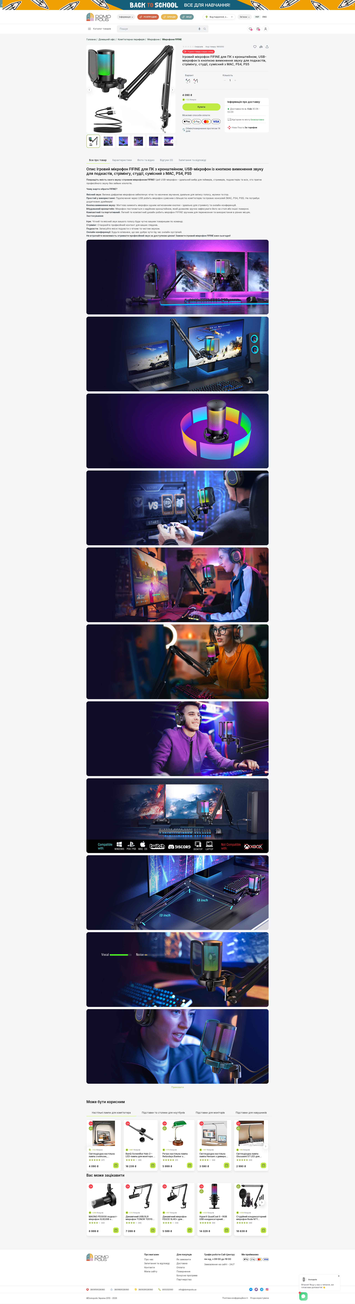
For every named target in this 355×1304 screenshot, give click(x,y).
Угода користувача (259, 1298)
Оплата (181, 1267)
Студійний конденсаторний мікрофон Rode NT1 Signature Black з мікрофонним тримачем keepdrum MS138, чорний (251, 1218)
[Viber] (256, 1289)
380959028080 (97, 1289)
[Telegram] (261, 1289)
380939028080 (145, 1289)
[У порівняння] (261, 46)
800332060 (167, 1289)
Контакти (149, 1267)
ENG (265, 17)
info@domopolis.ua (187, 1289)
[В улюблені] (255, 46)
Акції (189, 17)
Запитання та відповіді (157, 1263)
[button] (2, 5)
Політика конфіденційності (235, 1298)
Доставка (182, 1263)
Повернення (183, 1271)
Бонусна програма (187, 1275)
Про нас (148, 1259)
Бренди (171, 17)
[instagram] (267, 1289)
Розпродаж (150, 17)
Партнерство (184, 1279)
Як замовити (184, 1259)
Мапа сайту (150, 1271)
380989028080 (121, 1289)
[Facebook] (251, 1289)
